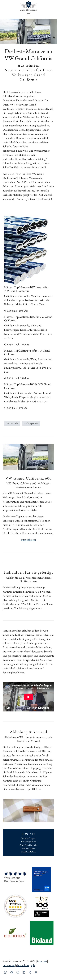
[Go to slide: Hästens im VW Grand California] (26, 40)
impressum (9, 965)
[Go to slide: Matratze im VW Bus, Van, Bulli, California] (31, 40)
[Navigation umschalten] (28, 14)
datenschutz (22, 965)
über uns (42, 961)
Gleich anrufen (12, 423)
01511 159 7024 (28, 851)
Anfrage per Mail (31, 423)
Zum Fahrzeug (28, 539)
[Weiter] (53, 31)
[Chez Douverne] (28, 6)
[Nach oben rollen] (50, 972)
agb (33, 965)
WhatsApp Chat (26, 844)
